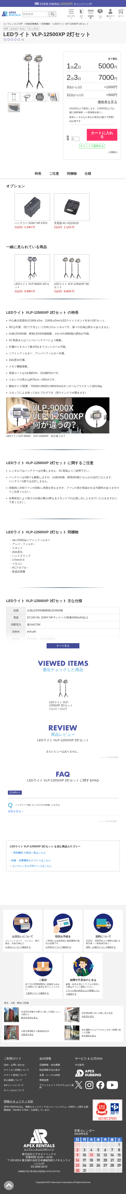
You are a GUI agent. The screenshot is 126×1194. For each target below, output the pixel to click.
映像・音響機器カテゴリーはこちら (31, 860)
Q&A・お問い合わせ (14, 1064)
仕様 (88, 173)
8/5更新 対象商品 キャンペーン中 (66, 3)
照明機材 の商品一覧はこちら (29, 852)
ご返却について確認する (37, 993)
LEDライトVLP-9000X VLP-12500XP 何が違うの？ (36, 436)
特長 (38, 173)
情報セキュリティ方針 (18, 1101)
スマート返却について (15, 1075)
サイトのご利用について (16, 1070)
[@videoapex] (100, 1085)
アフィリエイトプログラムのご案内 (56, 1086)
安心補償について (13, 1080)
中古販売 (79, 1064)
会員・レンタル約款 (49, 1075)
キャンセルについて (14, 1090)
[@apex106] (79, 1085)
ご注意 (54, 173)
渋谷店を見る (88, 1016)
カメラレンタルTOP (13, 24)
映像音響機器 (32, 24)
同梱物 (72, 173)
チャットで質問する (92, 146)
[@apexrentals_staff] (89, 1085)
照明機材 (46, 24)
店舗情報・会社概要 (49, 1064)
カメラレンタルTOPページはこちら (32, 866)
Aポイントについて (14, 1085)
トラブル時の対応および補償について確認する (83, 992)
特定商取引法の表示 (49, 1070)
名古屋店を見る (89, 1036)
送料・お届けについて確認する (101, 947)
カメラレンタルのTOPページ (39, 1149)
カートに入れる (102, 135)
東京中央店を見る (29, 1018)
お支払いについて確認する (18, 947)
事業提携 (44, 1080)
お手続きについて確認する (58, 947)
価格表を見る (107, 102)
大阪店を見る (27, 1034)
